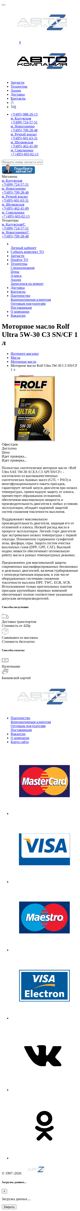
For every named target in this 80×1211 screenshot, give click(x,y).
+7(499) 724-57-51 (24, 122)
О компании (20, 311)
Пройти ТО (19, 260)
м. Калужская (21, 118)
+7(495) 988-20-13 (24, 114)
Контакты (18, 98)
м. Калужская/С (14, 224)
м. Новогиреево (23, 126)
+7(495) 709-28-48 (24, 130)
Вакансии (18, 315)
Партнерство (20, 295)
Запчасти (17, 82)
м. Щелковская (22, 142)
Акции (16, 90)
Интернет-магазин (25, 353)
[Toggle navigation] (3, 5)
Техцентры (19, 86)
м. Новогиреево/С (15, 232)
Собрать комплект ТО (27, 252)
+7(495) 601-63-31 (24, 138)
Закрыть (9, 1207)
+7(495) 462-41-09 (24, 146)
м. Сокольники (22, 150)
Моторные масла (23, 361)
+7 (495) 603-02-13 (24, 154)
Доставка (18, 94)
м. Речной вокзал (24, 134)
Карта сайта (20, 742)
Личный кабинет (23, 248)
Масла (15, 357)
